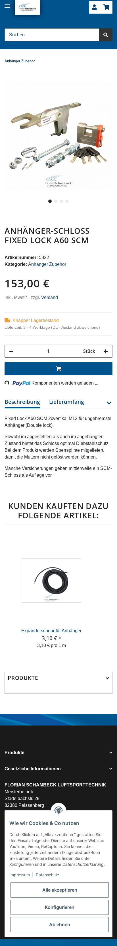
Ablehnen (59, 924)
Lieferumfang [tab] (66, 402)
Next (103, 595)
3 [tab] (61, 201)
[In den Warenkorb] (9, 79)
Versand (49, 297)
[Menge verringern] (11, 351)
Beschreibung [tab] (22, 402)
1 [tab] (50, 201)
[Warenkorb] (106, 7)
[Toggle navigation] (7, 3)
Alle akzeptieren (59, 890)
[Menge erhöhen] (105, 351)
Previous (14, 595)
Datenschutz (47, 874)
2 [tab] (55, 201)
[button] (94, 7)
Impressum (19, 874)
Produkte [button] (23, 678)
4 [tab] (67, 201)
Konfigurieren (59, 907)
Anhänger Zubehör (47, 264)
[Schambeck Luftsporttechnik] (27, 7)
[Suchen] (105, 34)
